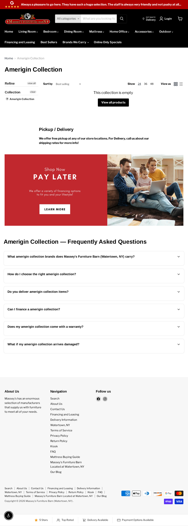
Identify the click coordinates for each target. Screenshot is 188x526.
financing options (38, 317)
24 (139, 83)
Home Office (119, 31)
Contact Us (57, 409)
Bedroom (50, 31)
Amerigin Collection (21, 99)
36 (145, 83)
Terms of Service (61, 430)
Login (168, 18)
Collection (12, 92)
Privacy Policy (59, 435)
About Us (56, 404)
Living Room (27, 31)
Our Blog (56, 472)
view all (32, 83)
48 (151, 83)
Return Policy (58, 441)
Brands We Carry (75, 42)
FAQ (53, 451)
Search (54, 398)
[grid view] (175, 84)
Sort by (48, 84)
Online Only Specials (108, 42)
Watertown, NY (60, 425)
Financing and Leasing (20, 42)
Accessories (143, 31)
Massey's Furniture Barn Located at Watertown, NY (64, 496)
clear (33, 91)
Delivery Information (63, 419)
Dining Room (73, 31)
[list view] (180, 84)
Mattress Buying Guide (65, 457)
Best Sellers (49, 42)
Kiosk (54, 446)
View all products (113, 102)
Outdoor (165, 31)
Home (9, 31)
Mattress (96, 31)
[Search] (122, 18)
